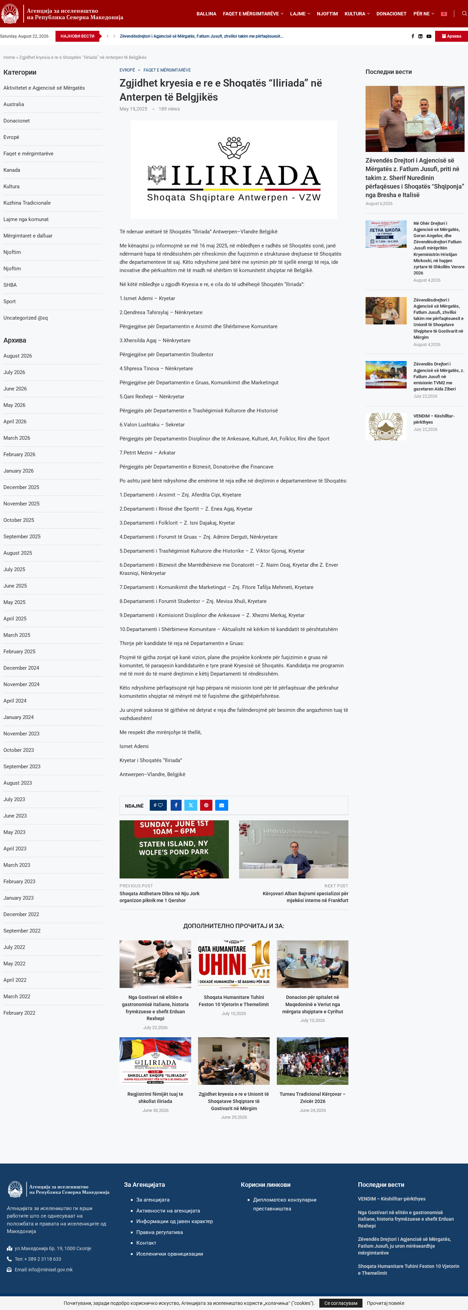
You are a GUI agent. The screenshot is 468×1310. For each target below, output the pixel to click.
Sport (9, 301)
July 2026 (14, 372)
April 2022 (14, 980)
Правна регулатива (159, 1232)
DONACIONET (392, 13)
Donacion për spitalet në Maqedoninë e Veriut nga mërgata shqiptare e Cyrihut (312, 1004)
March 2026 (16, 438)
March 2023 (16, 865)
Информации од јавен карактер (174, 1221)
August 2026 (17, 356)
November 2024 (21, 684)
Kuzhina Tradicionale (27, 203)
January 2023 (18, 898)
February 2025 (19, 651)
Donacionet (16, 121)
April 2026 (14, 422)
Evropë (11, 137)
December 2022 (21, 914)
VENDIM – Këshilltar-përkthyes (434, 419)
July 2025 (14, 569)
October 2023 (18, 750)
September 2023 (21, 766)
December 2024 (21, 668)
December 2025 (21, 487)
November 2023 (21, 734)
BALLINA (206, 13)
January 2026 (18, 471)
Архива (453, 36)
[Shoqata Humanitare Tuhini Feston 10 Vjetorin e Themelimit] (234, 964)
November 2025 (21, 504)
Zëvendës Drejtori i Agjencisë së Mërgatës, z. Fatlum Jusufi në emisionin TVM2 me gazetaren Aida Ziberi (439, 376)
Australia (13, 104)
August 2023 (17, 783)
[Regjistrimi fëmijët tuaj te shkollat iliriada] (155, 1061)
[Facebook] (413, 36)
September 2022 (21, 931)
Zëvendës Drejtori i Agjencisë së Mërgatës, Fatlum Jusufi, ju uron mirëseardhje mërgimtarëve (404, 1245)
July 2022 (14, 947)
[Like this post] (160, 805)
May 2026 (14, 405)
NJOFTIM (327, 13)
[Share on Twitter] (190, 805)
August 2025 (17, 553)
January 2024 (18, 717)
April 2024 (14, 701)
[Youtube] (429, 36)
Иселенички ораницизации (169, 1254)
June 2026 (15, 389)
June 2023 (15, 816)
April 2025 (14, 619)
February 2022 (19, 1013)
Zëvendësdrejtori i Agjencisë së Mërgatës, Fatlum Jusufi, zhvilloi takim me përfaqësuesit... (201, 36)
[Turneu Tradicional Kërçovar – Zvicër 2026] (312, 1061)
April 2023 (14, 849)
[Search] (464, 13)
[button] (107, 36)
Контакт (146, 1243)
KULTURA (355, 13)
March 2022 (16, 996)
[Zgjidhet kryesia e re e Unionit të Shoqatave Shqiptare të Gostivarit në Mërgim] (234, 1061)
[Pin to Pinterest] (206, 805)
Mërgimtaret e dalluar (27, 236)
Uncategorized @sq (25, 318)
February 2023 (19, 881)
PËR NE (422, 13)
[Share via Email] (221, 805)
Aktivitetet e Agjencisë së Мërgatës (44, 88)
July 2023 (14, 799)
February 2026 (19, 454)
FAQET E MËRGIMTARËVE (251, 13)
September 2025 (21, 537)
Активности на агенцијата (168, 1211)
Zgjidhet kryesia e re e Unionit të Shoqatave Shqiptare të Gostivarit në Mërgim (234, 1101)
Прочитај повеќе (385, 1303)
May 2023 (14, 832)
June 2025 (15, 586)
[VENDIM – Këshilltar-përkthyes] (386, 426)
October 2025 (18, 520)
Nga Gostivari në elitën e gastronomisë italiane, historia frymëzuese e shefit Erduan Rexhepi (406, 1219)
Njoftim (12, 252)
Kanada (11, 170)
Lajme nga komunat (26, 219)
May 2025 (14, 602)
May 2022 (14, 964)
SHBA (10, 285)
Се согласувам (340, 1303)
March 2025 (16, 635)
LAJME (298, 13)
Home (9, 57)
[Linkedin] (420, 36)
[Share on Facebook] (176, 805)
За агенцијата (153, 1200)
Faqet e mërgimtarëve (28, 154)
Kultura (11, 186)
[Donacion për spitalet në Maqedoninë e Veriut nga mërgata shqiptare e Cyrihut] (312, 964)
